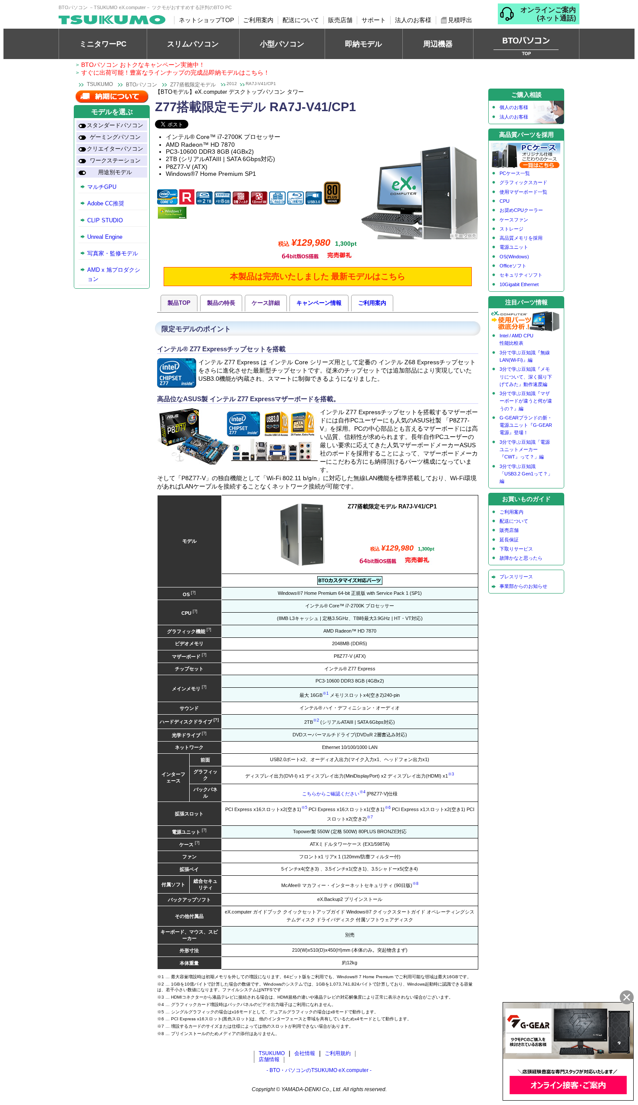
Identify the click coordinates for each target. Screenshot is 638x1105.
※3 (451, 774)
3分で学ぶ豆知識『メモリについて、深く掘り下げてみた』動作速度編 (526, 376)
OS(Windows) (514, 256)
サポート (374, 19)
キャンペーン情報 (319, 303)
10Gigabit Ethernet (519, 284)
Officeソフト (513, 265)
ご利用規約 (338, 1053)
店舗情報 (269, 1059)
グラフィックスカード (523, 182)
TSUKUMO (100, 84)
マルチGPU (101, 187)
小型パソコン (282, 44)
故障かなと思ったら (521, 558)
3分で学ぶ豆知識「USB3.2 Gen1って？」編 (526, 474)
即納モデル (363, 44)
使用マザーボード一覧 (523, 192)
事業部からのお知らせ (523, 586)
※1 (325, 693)
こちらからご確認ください (330, 793)
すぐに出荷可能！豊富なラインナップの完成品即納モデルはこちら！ (175, 72)
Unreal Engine (104, 237)
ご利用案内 (258, 19)
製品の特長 (221, 303)
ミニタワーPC (102, 44)
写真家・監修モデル (112, 254)
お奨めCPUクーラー (521, 210)
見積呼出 (460, 19)
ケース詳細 (266, 303)
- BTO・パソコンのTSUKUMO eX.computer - (319, 1070)
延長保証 (509, 539)
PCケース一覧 (515, 173)
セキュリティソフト (521, 274)
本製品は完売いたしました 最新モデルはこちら (317, 276)
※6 (388, 807)
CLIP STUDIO (105, 221)
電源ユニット (514, 247)
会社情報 (304, 1053)
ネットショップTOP (206, 19)
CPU (505, 201)
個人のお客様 (514, 107)
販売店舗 (340, 19)
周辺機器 (438, 44)
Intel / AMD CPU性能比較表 (516, 339)
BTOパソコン (141, 85)
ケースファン (514, 219)
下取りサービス (516, 548)
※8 (415, 883)
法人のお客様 (413, 19)
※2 (316, 720)
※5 (304, 807)
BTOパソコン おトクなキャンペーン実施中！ (143, 64)
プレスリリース (516, 576)
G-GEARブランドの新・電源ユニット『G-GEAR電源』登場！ (526, 425)
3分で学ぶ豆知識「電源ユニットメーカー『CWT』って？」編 (525, 449)
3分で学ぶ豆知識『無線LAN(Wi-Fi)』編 (525, 356)
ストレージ (511, 228)
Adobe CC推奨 (105, 204)
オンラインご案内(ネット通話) (548, 14)
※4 (362, 792)
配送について (301, 19)
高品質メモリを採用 (521, 238)
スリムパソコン (193, 44)
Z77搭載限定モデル (193, 85)
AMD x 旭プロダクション (113, 274)
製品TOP (179, 303)
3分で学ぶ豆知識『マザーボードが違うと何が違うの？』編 (526, 401)
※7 (370, 817)
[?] (193, 592)
